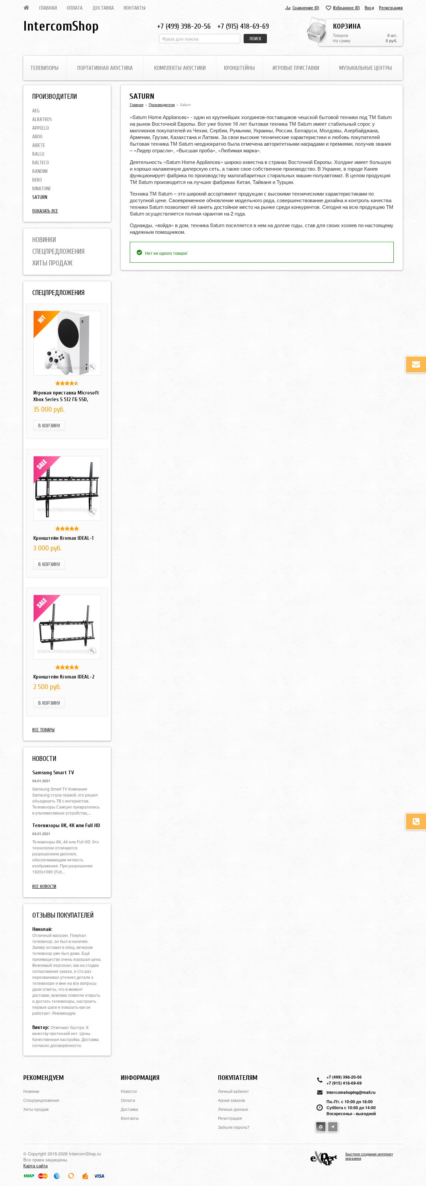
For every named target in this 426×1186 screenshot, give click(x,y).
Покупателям (238, 1078)
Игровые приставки (296, 68)
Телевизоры (44, 68)
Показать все (45, 211)
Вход (369, 8)
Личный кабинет (233, 1091)
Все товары (43, 730)
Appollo (40, 128)
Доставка (103, 8)
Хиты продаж (52, 263)
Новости (129, 1091)
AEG (36, 111)
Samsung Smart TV (53, 773)
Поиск (255, 39)
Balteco (40, 163)
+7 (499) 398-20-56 (184, 26)
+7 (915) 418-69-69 (243, 26)
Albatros (42, 119)
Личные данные (233, 1109)
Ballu (38, 154)
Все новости (44, 886)
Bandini (40, 171)
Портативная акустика (105, 68)
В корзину (49, 426)
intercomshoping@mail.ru (350, 1092)
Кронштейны (239, 68)
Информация (140, 1078)
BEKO (37, 180)
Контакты (134, 8)
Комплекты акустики (180, 68)
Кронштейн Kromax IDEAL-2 (64, 677)
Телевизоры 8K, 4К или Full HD (66, 825)
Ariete (38, 145)
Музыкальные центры (365, 68)
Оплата (75, 8)
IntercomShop (61, 26)
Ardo (37, 137)
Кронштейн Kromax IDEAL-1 (63, 538)
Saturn (39, 197)
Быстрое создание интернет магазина (369, 1156)
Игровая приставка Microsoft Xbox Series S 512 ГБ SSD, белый (66, 399)
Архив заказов (231, 1100)
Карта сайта (35, 1165)
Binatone (41, 189)
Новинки (44, 240)
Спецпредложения (58, 251)
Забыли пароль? (234, 1127)
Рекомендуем (43, 1078)
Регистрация (391, 8)
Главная (48, 8)
